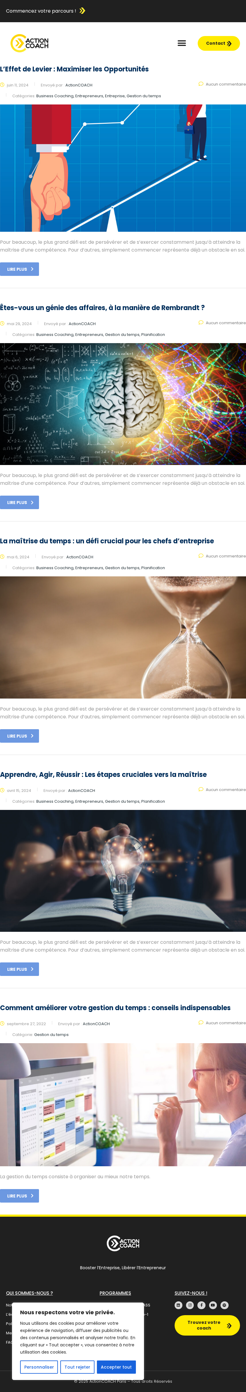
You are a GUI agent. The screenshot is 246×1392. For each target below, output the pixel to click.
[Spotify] (224, 1305)
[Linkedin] (178, 1305)
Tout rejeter (77, 1367)
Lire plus (17, 269)
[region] (78, 1341)
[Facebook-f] (201, 1305)
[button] (181, 43)
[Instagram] (190, 1305)
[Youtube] (213, 1305)
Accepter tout (116, 1367)
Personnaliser (39, 1367)
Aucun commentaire (226, 84)
